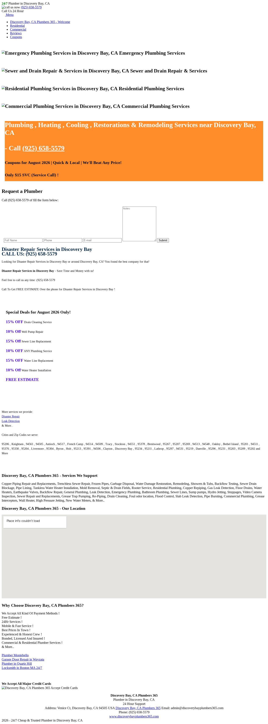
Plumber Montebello (15, 655)
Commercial (18, 29)
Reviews (16, 33)
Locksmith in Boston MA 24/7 (22, 668)
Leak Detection (11, 421)
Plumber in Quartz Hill (17, 663)
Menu (9, 15)
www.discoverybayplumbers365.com (134, 716)
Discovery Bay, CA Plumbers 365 (138, 708)
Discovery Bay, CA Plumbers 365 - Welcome (40, 22)
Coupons (16, 37)
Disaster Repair (11, 416)
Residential (17, 25)
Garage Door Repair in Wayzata (23, 659)
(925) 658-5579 (31, 7)
